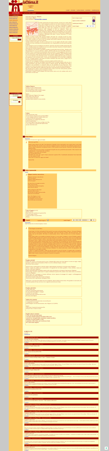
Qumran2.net (27, 334)
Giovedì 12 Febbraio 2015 (13, 30)
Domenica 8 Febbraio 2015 (13, 23)
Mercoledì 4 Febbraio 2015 (13, 16)
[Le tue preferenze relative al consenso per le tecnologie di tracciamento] (106, 448)
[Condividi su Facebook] (93, 24)
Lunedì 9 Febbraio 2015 (13, 25)
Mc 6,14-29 (27, 222)
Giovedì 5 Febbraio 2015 (13, 18)
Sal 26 (26, 172)
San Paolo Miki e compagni (40, 19)
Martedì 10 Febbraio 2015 (13, 27)
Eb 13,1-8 (27, 138)
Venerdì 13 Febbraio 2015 (13, 32)
